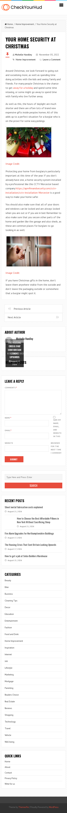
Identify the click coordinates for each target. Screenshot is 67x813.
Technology (10, 721)
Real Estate (10, 701)
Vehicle (8, 735)
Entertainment (11, 620)
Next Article (14, 317)
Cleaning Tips (11, 600)
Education (9, 614)
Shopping (9, 715)
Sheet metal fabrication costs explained (24, 507)
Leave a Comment (51, 59)
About (7, 767)
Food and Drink (12, 634)
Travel (8, 728)
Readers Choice (12, 694)
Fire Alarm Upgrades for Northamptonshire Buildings (29, 533)
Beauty (8, 580)
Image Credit (13, 163)
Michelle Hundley (23, 54)
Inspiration (9, 647)
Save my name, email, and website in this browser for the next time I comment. (56, 436)
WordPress (54, 807)
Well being (9, 741)
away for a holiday (23, 87)
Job (6, 661)
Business (9, 594)
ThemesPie (23, 807)
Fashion (8, 627)
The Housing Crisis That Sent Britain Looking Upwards (30, 544)
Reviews (8, 708)
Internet (8, 654)
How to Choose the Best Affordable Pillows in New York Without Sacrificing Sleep (38, 520)
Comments (11, 387)
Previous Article (22, 308)
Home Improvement (25, 24)
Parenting (9, 688)
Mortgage (9, 681)
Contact (8, 772)
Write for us (10, 783)
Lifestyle (8, 668)
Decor (7, 607)
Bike (7, 587)
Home (10, 24)
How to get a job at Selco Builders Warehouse (26, 556)
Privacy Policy (11, 778)
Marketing (9, 674)
